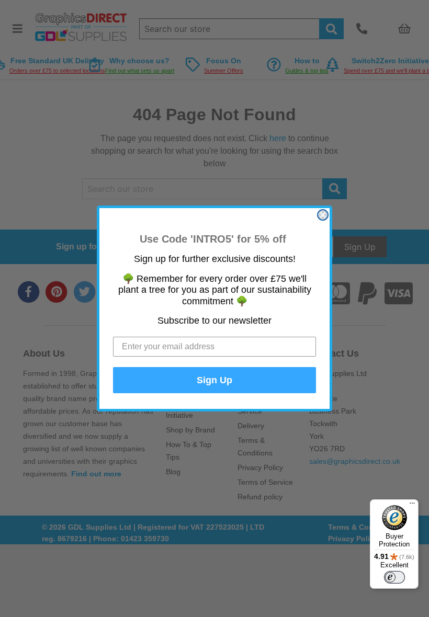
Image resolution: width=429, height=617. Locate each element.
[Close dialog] (323, 215)
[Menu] (412, 505)
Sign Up (214, 380)
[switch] (394, 577)
